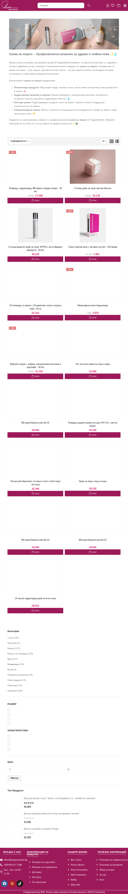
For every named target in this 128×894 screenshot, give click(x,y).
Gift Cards (12, 643)
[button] (111, 141)
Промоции (12, 685)
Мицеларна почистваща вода (93, 305)
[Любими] (113, 5)
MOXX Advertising (96, 892)
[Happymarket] (10, 5)
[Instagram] (12, 883)
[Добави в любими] (58, 155)
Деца (9, 659)
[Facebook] (4, 883)
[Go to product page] (14, 802)
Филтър (14, 778)
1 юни (10, 638)
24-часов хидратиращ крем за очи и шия (35, 598)
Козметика (12, 664)
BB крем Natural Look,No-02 (35, 422)
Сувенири (12, 690)
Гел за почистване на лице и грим (93, 364)
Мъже (10, 669)
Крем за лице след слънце (92, 481)
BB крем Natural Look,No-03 (35, 539)
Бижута (10, 648)
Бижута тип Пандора (17, 653)
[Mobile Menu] (123, 5)
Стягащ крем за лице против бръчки (92, 188)
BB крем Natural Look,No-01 (92, 539)
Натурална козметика (17, 675)
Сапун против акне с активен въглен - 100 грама (92, 247)
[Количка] (119, 5)
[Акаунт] (108, 5)
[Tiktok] (19, 883)
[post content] (35, 167)
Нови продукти (14, 680)
